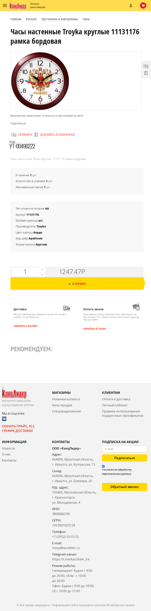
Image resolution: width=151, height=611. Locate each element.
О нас (6, 454)
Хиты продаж (62, 405)
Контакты (9, 460)
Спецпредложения (66, 411)
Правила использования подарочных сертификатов (122, 413)
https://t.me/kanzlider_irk (70, 559)
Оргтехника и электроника (59, 19)
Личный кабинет (115, 405)
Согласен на (117, 471)
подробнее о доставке (25, 326)
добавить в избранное (57, 134)
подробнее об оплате (94, 328)
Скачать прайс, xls (18, 426)
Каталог (31, 19)
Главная (15, 19)
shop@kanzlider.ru (66, 548)
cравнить (25, 134)
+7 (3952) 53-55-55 (65, 536)
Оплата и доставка (116, 399)
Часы (86, 19)
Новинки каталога (66, 399)
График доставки (17, 431)
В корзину (78, 284)
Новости (8, 448)
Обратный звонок (124, 487)
